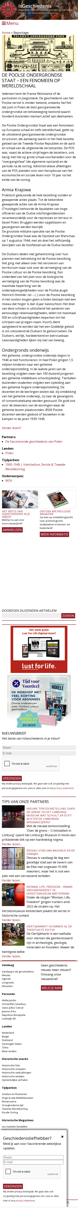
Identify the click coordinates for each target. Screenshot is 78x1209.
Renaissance (9, 1101)
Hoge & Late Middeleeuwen (17, 1098)
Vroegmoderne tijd (12, 1105)
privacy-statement (63, 788)
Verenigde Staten (12, 1044)
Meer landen (9, 1051)
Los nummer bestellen (14, 1126)
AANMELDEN (12, 530)
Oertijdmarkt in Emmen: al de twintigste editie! (49, 928)
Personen (8, 994)
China (5, 1047)
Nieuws (6, 975)
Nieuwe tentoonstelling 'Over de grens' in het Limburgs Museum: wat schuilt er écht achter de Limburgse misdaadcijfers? (51, 815)
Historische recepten (14, 1069)
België (5, 1036)
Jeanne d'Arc (9, 1011)
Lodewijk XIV (9, 1018)
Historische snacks (15, 1059)
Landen (7, 1026)
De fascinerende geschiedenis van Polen (33, 441)
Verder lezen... (12, 844)
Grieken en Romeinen (14, 1094)
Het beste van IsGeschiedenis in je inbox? (16, 514)
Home (6, 33)
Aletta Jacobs (9, 1000)
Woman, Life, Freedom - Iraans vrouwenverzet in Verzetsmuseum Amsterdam (50, 890)
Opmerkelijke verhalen (15, 1080)
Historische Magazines (18, 1120)
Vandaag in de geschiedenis (18, 971)
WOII (8, 481)
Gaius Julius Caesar (13, 1007)
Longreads (8, 982)
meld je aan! (51, 988)
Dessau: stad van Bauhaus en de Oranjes (51, 852)
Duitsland (7, 1040)
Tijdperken (9, 1088)
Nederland (8, 1032)
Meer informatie (54, 534)
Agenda (6, 978)
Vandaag (8, 965)
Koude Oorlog (10, 1112)
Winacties (7, 986)
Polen (9, 453)
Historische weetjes (13, 1076)
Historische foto (11, 1065)
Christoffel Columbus (14, 1004)
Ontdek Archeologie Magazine (55, 512)
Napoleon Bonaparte (14, 1015)
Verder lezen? (12, 428)
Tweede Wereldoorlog (14, 1108)
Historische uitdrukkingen (16, 1072)
